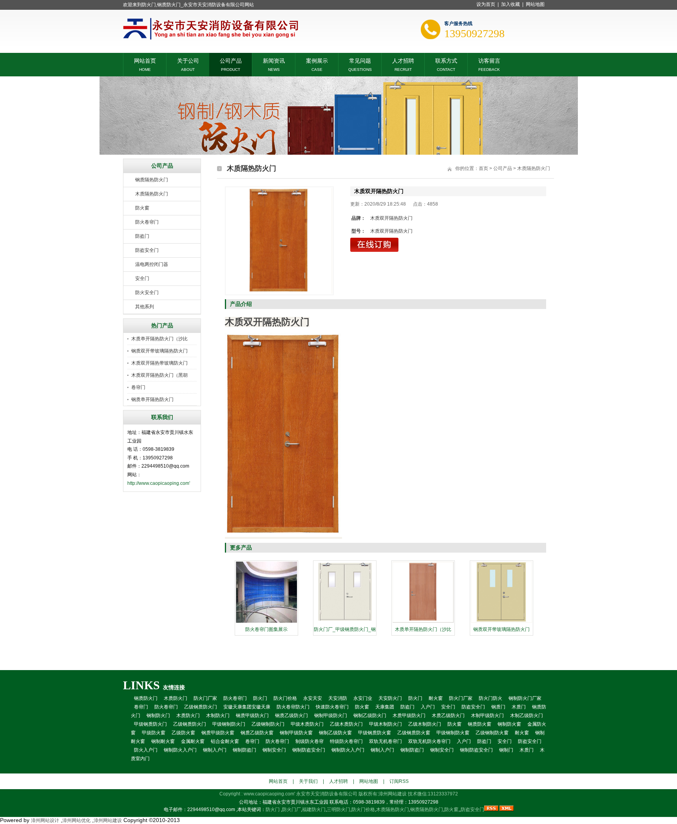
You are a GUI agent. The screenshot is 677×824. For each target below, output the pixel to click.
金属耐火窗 (193, 741)
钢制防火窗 (509, 724)
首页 (483, 168)
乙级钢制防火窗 (492, 732)
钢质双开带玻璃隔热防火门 (159, 351)
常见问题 (360, 60)
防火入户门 (145, 750)
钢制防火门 (158, 715)
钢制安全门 (274, 750)
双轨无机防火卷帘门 (429, 741)
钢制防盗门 (244, 750)
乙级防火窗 (183, 732)
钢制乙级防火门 (369, 715)
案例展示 (317, 60)
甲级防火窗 (153, 732)
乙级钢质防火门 (200, 707)
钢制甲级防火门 (330, 715)
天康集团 (384, 707)
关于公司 (188, 60)
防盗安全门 (147, 250)
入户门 (428, 707)
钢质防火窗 (479, 724)
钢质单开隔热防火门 (152, 399)
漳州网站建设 (392, 794)
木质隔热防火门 (151, 194)
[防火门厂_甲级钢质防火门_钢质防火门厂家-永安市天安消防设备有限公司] (344, 622)
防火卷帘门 (147, 222)
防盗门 (142, 236)
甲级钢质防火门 (150, 724)
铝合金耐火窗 (225, 741)
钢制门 (506, 750)
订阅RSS (399, 781)
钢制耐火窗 (163, 741)
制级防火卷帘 (309, 741)
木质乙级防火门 (448, 715)
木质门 (519, 707)
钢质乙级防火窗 (257, 732)
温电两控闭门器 (151, 264)
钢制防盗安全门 (308, 750)
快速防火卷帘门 (332, 707)
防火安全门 (147, 292)
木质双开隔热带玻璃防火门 (159, 363)
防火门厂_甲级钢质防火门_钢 (345, 629)
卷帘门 (138, 387)
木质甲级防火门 (409, 715)
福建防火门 (314, 809)
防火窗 (142, 208)
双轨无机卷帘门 (385, 741)
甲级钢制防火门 (228, 724)
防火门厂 (291, 809)
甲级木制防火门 (385, 724)
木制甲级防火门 (487, 715)
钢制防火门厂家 (525, 698)
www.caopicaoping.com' (270, 794)
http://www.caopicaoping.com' (158, 483)
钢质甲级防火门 (252, 715)
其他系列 (144, 306)
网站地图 (535, 4)
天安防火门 (390, 698)
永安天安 (312, 698)
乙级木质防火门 (346, 724)
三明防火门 (338, 809)
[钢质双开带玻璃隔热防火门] (501, 622)
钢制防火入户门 (180, 750)
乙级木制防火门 (424, 724)
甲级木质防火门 (307, 724)
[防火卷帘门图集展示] (266, 622)
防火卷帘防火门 (293, 707)
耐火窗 (436, 698)
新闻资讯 (274, 60)
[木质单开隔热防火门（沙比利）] (423, 622)
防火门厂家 (205, 698)
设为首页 (485, 4)
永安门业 (362, 698)
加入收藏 (510, 4)
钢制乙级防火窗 (335, 732)
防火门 (260, 698)
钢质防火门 (145, 698)
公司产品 (231, 60)
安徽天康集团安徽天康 (246, 707)
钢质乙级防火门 (291, 715)
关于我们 (308, 781)
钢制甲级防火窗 (296, 732)
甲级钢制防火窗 (452, 732)
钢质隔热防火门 (151, 180)
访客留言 (489, 60)
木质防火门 (175, 698)
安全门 (142, 278)
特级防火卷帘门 (346, 741)
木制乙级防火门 (526, 715)
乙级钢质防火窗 (413, 732)
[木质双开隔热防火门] (279, 240)
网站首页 (145, 60)
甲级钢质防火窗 (374, 732)
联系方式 (446, 60)
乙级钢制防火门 (268, 724)
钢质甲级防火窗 (217, 732)
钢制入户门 (214, 750)
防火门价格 (285, 698)
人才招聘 (403, 60)
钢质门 (498, 707)
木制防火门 (218, 715)
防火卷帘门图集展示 (266, 629)
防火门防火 (490, 698)
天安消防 (337, 698)
